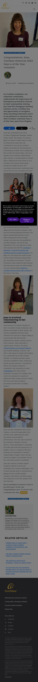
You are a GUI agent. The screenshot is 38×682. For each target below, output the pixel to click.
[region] (19, 213)
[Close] (34, 204)
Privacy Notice (25, 213)
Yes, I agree (13, 219)
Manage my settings (26, 220)
